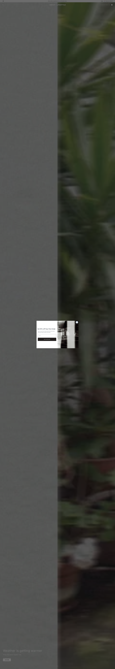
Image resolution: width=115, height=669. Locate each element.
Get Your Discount (47, 339)
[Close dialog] (77, 322)
